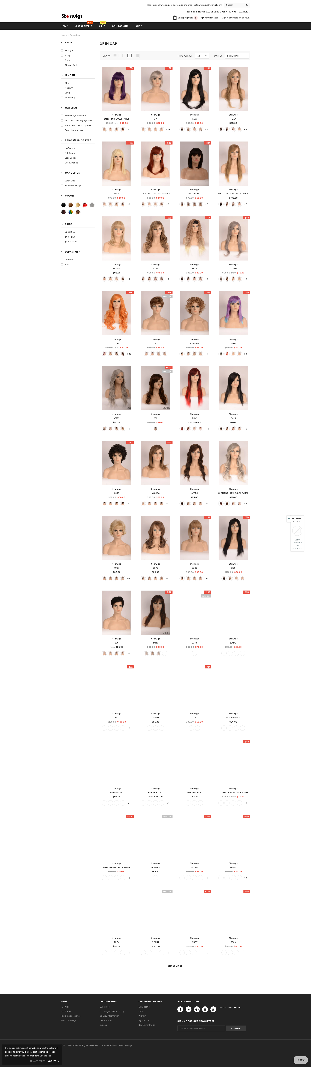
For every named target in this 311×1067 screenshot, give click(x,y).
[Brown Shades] (70, 205)
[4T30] (158, 653)
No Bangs (70, 148)
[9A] (194, 653)
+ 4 (129, 578)
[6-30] (155, 428)
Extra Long (70, 97)
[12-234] (116, 578)
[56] (158, 353)
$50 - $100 (70, 236)
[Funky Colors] (70, 212)
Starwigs (116, 114)
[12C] (122, 129)
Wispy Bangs (71, 162)
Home (64, 35)
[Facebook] (180, 1009)
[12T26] (149, 802)
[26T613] (200, 204)
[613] (155, 129)
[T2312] (239, 802)
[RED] (122, 877)
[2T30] (188, 129)
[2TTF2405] (104, 353)
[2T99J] (155, 952)
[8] (116, 428)
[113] (227, 353)
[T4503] (242, 653)
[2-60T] (221, 279)
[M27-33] (164, 653)
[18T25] (194, 877)
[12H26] (161, 578)
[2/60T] (221, 802)
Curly (67, 60)
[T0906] (233, 802)
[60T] (143, 129)
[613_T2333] (110, 877)
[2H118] (227, 129)
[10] (122, 728)
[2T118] (155, 279)
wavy (67, 55)
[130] (194, 952)
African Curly (71, 65)
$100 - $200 (71, 241)
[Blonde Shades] (78, 205)
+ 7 (167, 503)
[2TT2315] (233, 503)
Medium (69, 88)
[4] (116, 129)
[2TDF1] (182, 428)
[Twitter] (188, 1009)
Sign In (225, 17)
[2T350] (239, 204)
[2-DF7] (188, 279)
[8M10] (224, 728)
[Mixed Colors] (63, 212)
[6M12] (236, 728)
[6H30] (227, 279)
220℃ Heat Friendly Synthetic (79, 125)
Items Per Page (185, 55)
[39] (188, 952)
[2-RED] (221, 503)
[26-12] (122, 802)
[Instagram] (205, 1009)
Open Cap (75, 35)
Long (67, 92)
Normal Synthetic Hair (75, 115)
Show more (174, 966)
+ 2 (128, 503)
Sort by (218, 55)
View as (106, 55)
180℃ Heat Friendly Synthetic (79, 120)
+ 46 (206, 428)
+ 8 (245, 279)
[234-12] (242, 728)
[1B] (104, 129)
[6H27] (116, 728)
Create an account (240, 17)
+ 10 (168, 129)
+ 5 (245, 204)
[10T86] (122, 653)
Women (69, 259)
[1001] (239, 353)
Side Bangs (70, 158)
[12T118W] (188, 428)
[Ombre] (78, 212)
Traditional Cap (73, 185)
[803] (161, 129)
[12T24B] (233, 279)
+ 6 (245, 503)
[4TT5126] (221, 353)
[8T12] (194, 802)
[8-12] (122, 279)
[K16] (143, 802)
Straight (69, 50)
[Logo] (72, 16)
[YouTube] (213, 1009)
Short (67, 83)
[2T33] (110, 129)
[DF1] (239, 877)
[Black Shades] (63, 205)
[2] (110, 503)
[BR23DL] (164, 353)
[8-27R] (200, 802)
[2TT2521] (239, 503)
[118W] (149, 129)
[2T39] (182, 952)
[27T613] (110, 353)
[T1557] (242, 952)
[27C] (155, 877)
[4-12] (116, 279)
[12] (161, 503)
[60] (239, 279)
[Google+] (197, 1009)
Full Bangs (70, 153)
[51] (152, 353)
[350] (104, 877)
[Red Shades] (85, 205)
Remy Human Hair (74, 130)
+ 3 (128, 204)
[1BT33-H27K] (227, 428)
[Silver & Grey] (92, 205)
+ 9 (129, 129)
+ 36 (129, 354)
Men (67, 264)
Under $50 (70, 232)
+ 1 (207, 354)
